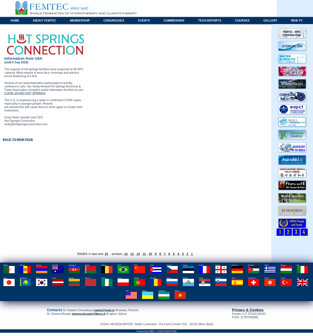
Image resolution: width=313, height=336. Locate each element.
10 (150, 253)
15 (107, 253)
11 (144, 253)
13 (132, 253)
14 (126, 253)
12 (138, 253)
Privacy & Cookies (248, 310)
